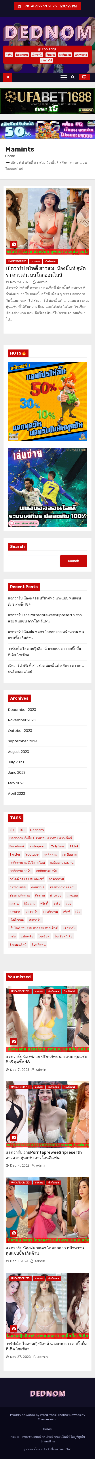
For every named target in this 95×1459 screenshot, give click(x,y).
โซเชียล (43, 936)
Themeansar (47, 1419)
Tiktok (74, 846)
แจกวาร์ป (46, 60)
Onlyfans (81, 55)
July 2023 (16, 762)
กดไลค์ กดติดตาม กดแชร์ (27, 879)
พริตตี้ (44, 903)
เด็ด (77, 912)
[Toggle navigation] (63, 77)
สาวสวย (15, 912)
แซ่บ (13, 936)
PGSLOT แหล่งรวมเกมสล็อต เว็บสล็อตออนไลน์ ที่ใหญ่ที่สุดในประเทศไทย (47, 1439)
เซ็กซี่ (66, 912)
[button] (74, 77)
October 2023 (20, 730)
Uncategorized (17, 261)
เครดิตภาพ (50, 912)
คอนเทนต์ (37, 887)
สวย (68, 903)
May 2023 (16, 783)
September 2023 (22, 741)
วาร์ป (9, 55)
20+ (22, 830)
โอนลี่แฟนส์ (69, 991)
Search (17, 546)
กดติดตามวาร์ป (46, 871)
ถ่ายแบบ (55, 895)
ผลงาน (14, 903)
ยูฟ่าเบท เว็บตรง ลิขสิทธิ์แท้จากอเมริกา (47, 1449)
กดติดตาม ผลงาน (62, 862)
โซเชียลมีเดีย (63, 936)
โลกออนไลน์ (18, 944)
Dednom (22, 55)
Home (10, 156)
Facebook (17, 846)
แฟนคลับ (27, 936)
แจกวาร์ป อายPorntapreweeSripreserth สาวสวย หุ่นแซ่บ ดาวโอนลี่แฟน (44, 1155)
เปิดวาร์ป (37, 55)
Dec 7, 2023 (19, 1069)
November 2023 (22, 720)
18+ (12, 830)
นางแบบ (36, 261)
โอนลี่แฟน (39, 944)
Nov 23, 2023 (20, 282)
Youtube (32, 854)
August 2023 (18, 751)
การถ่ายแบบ (18, 887)
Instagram (38, 846)
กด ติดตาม (69, 854)
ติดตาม (50, 55)
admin (42, 282)
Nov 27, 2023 (20, 1357)
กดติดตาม (65, 55)
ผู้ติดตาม (29, 903)
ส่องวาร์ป (32, 912)
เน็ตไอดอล (50, 261)
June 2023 (16, 772)
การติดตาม (56, 879)
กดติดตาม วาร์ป (20, 871)
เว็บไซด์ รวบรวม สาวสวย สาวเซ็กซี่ (34, 928)
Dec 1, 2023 (19, 1261)
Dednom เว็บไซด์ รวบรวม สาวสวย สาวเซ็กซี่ (41, 838)
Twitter (15, 854)
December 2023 (22, 709)
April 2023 (16, 793)
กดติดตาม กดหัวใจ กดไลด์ (27, 862)
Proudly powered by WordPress (33, 1415)
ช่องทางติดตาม (20, 895)
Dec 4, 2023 (20, 1165)
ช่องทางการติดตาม (62, 887)
